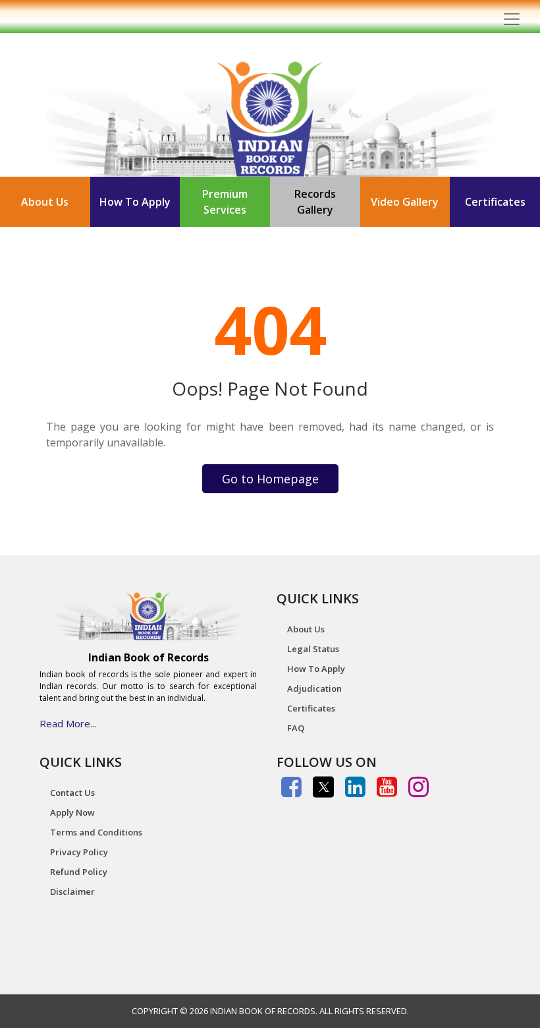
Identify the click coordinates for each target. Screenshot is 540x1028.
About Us (44, 202)
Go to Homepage (270, 479)
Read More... (68, 723)
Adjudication (314, 688)
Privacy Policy (79, 852)
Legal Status (313, 649)
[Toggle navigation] (511, 19)
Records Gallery (315, 202)
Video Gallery (405, 202)
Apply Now (72, 812)
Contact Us (72, 793)
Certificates (495, 202)
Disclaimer (72, 891)
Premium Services (225, 202)
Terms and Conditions (96, 832)
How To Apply (135, 202)
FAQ (295, 728)
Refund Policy (78, 872)
